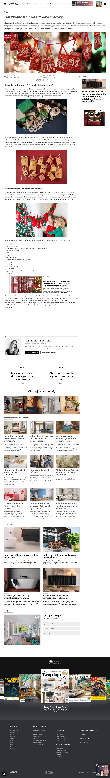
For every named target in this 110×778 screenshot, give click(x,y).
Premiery (22, 3)
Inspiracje (12, 736)
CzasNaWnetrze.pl (38, 744)
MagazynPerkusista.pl (61, 738)
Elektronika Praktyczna (62, 752)
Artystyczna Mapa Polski (63, 3)
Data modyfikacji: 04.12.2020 (49, 77)
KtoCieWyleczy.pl (83, 742)
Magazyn (12, 747)
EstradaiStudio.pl (60, 740)
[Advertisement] (41, 321)
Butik (11, 742)
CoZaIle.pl (35, 738)
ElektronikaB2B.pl (60, 748)
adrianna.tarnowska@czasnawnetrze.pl (35, 343)
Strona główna (14, 730)
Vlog (11, 744)
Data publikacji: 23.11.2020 (49, 75)
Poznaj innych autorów (49, 352)
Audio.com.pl (59, 734)
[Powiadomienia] (4, 774)
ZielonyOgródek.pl (37, 742)
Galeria (12, 738)
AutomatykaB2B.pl (61, 750)
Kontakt (12, 749)
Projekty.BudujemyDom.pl (40, 736)
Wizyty (29, 3)
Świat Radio (59, 756)
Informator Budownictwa (39, 740)
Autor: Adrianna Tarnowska (12, 77)
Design (52, 3)
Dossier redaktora (32, 352)
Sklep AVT (82, 772)
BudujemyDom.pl (37, 734)
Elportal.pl (58, 754)
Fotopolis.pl (82, 734)
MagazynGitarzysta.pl (61, 736)
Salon (6, 12)
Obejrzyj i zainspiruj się (41, 391)
